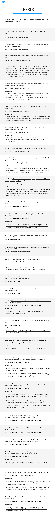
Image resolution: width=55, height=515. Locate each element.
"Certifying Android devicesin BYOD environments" (27, 340)
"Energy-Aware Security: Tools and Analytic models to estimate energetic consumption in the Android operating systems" (26, 359)
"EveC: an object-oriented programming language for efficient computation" (25, 440)
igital (38, 31)
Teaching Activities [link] (29, 2)
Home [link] (12, 2)
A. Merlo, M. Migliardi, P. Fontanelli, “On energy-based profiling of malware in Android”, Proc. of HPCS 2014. (28, 369)
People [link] (19, 2)
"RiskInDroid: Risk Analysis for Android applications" (34, 320)
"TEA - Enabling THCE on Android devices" (24, 259)
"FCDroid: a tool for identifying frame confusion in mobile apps (26, 214)
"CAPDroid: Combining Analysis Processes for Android (26, 202)
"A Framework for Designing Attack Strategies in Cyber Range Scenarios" (26, 290)
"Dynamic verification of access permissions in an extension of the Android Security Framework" (28, 301)
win (41, 31)
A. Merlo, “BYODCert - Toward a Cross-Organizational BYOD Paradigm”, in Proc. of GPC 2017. (27, 349)
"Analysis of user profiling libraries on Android (28, 148)
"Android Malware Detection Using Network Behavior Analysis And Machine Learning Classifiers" (25, 278)
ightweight (32, 31)
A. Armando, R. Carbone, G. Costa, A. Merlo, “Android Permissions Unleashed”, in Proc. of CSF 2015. (25, 312)
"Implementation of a (21, 31)
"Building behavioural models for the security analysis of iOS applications (27, 248)
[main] (27, 10)
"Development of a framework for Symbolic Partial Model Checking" (26, 497)
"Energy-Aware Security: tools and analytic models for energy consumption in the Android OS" (26, 452)
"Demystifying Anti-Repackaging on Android (35, 56)
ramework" (46, 31)
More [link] (47, 2)
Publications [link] (40, 2)
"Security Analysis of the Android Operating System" (30, 472)
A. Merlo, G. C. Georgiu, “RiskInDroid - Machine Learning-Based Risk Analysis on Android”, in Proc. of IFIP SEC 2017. (28, 331)
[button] (53, 2)
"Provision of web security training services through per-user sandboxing (26, 236)
